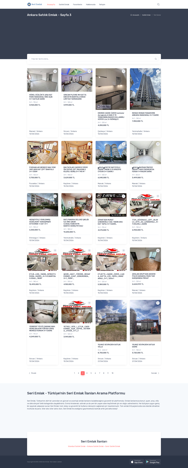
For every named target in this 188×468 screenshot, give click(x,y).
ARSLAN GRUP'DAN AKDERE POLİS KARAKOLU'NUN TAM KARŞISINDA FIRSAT (144, 276)
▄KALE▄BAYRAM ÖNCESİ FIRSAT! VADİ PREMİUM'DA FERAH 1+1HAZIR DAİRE (143, 169)
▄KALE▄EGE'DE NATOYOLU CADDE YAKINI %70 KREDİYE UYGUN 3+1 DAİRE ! (109, 169)
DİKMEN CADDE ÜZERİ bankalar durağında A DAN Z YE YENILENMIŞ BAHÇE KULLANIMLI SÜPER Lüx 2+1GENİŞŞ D (111, 116)
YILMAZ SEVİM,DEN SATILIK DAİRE (143, 346)
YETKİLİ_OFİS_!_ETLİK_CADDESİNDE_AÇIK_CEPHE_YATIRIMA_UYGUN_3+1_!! (77, 329)
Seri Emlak (46, 462)
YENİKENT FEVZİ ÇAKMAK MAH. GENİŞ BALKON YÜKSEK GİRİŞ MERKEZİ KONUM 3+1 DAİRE (42, 328)
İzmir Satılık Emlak (112, 446)
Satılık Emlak (64, 4)
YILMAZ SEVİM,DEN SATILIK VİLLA (109, 346)
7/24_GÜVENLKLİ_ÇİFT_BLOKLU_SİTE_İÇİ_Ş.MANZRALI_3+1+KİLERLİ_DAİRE (145, 222)
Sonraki (154, 373)
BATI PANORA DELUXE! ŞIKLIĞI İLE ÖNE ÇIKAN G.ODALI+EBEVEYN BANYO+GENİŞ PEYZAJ (76, 223)
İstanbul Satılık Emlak (76, 446)
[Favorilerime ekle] (55, 71)
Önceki (33, 373)
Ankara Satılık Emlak (95, 446)
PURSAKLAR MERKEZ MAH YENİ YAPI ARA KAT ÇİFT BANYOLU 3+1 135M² (42, 169)
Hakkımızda (90, 4)
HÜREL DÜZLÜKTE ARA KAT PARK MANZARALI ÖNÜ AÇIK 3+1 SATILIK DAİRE (41, 97)
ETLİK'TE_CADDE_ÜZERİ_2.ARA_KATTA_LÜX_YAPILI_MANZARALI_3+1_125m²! (111, 276)
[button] (158, 4)
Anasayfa (51, 4)
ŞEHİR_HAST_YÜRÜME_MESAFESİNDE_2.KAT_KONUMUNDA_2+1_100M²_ (77, 276)
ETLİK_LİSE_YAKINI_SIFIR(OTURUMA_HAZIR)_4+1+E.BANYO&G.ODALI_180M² (42, 276)
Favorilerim (77, 4)
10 (112, 373)
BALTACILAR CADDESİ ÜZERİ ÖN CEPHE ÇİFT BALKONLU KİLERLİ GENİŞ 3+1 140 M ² (76, 169)
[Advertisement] (94, 37)
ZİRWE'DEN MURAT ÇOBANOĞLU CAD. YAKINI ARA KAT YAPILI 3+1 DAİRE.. (110, 222)
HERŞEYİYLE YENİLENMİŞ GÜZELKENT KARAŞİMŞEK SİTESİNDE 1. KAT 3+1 (40, 222)
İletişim (102, 4)
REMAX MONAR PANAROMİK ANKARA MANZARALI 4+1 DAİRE (145, 114)
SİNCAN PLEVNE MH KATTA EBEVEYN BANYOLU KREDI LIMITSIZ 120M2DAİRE (75, 97)
